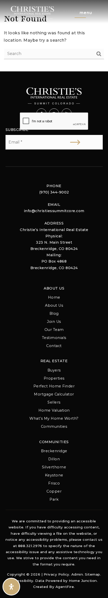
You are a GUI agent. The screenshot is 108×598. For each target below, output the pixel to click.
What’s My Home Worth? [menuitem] (54, 418)
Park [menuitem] (54, 499)
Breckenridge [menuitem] (54, 451)
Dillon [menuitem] (54, 459)
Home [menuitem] (54, 297)
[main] (54, 35)
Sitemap (92, 574)
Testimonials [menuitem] (54, 337)
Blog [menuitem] (54, 313)
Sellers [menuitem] (54, 402)
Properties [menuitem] (54, 378)
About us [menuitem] (54, 305)
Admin (77, 574)
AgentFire (65, 587)
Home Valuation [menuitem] (54, 410)
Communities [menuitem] (54, 426)
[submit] (75, 142)
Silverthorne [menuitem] (54, 467)
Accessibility (21, 581)
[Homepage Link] (32, 12)
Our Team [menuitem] (54, 329)
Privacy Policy (56, 574)
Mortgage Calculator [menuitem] (54, 394)
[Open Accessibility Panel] (11, 586)
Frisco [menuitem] (54, 483)
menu (86, 12)
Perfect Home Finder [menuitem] (54, 386)
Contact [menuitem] (54, 346)
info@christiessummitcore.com (54, 211)
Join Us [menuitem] (54, 321)
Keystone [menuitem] (54, 475)
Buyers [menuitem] (54, 370)
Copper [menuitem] (54, 491)
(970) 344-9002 (54, 192)
